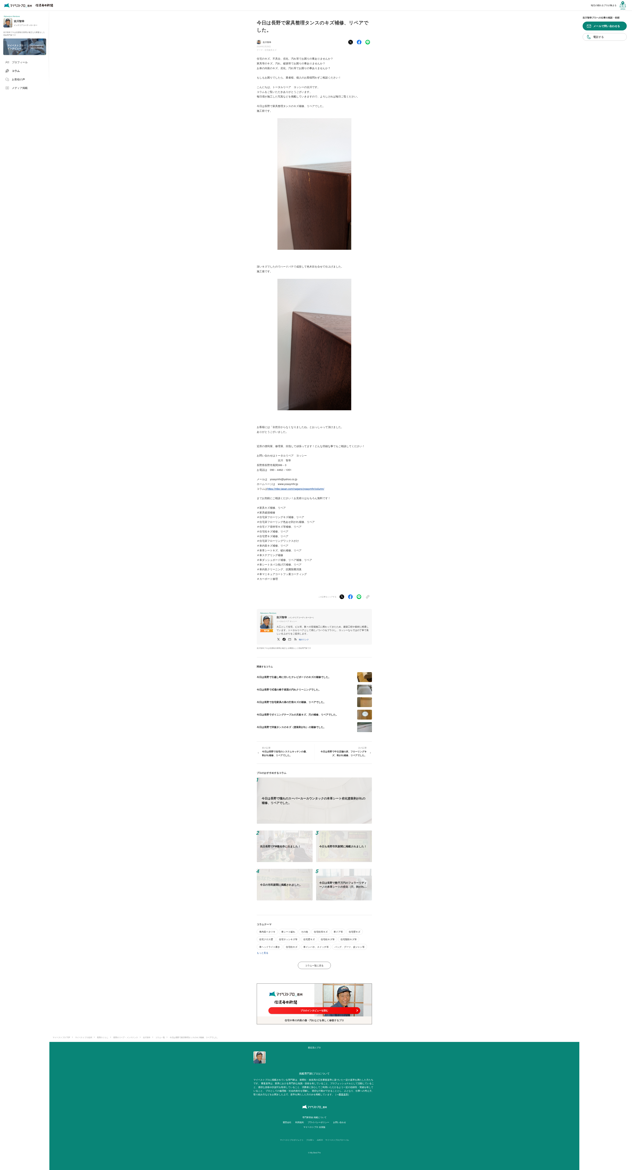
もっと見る (262, 952)
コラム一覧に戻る (314, 965)
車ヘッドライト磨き (269, 946)
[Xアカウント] (278, 639)
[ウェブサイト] (290, 639)
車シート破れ (288, 931)
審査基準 (343, 1094)
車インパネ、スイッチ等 (316, 946)
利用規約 (299, 1122)
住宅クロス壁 (266, 939)
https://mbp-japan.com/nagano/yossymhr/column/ (295, 489)
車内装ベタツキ (267, 931)
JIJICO (320, 1139)
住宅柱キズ (291, 946)
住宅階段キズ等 (349, 939)
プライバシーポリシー (318, 1122)
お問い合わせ (339, 1122)
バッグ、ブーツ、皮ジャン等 (350, 946)
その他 (304, 931)
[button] (304, 639)
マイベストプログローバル (337, 1139)
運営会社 (287, 1122)
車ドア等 (338, 931)
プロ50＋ (310, 1139)
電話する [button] (598, 37)
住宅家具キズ (270, 49)
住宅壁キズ (354, 931)
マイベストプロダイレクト (292, 1139)
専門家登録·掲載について (314, 1117)
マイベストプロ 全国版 (314, 1127)
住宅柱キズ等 (328, 939)
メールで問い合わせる (606, 26)
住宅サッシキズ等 (288, 939)
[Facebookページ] (284, 639)
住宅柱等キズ (321, 931)
